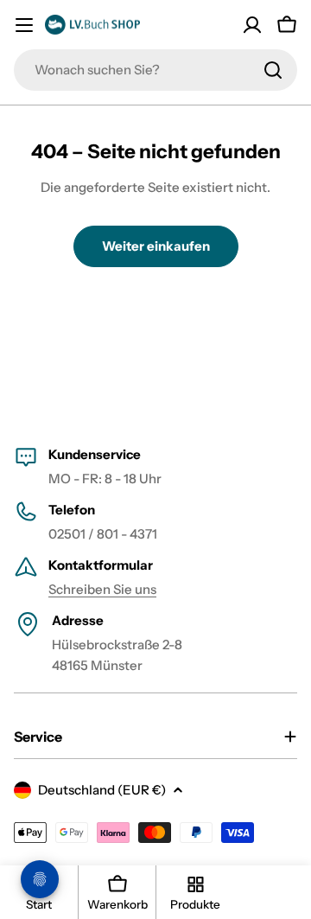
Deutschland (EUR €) (102, 790)
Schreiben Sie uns (102, 589)
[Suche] (273, 70)
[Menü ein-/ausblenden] (24, 25)
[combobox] (155, 70)
